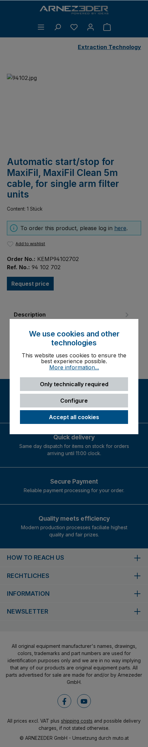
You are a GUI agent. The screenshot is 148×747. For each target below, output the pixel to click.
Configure (74, 400)
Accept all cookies (74, 417)
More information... (74, 368)
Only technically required (74, 384)
